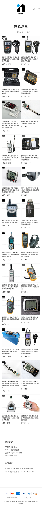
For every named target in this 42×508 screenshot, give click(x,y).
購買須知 (18, 501)
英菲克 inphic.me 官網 (13, 453)
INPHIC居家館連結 (12, 450)
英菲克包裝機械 (11, 447)
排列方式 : (20, 32)
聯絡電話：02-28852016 (28, 501)
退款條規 (6, 501)
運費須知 (12, 501)
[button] (2, 9)
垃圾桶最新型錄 (11, 456)
